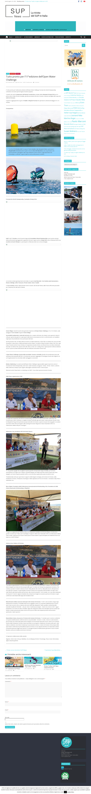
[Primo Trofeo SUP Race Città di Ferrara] (52, 657)
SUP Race (18, 73)
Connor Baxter (67, 102)
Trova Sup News (59, 37)
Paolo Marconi (79, 121)
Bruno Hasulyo (82, 93)
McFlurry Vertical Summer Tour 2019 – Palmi (33, 666)
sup (79, 126)
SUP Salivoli (70, 128)
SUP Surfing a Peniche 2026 (70, 156)
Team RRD (79, 131)
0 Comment (36, 82)
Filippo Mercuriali (68, 108)
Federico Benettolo (72, 105)
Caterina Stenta (76, 95)
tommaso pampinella (70, 133)
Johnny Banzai (81, 113)
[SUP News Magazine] (45, 5)
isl (82, 110)
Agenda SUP (18, 37)
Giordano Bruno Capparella (72, 110)
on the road (69, 121)
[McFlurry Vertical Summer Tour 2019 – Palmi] (33, 657)
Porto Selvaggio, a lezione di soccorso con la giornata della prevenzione (41, 1)
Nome (7, 701)
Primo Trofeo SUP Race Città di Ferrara (51, 666)
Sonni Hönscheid (67, 126)
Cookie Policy (70, 792)
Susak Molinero (70, 131)
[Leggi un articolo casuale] (84, 37)
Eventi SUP (12, 73)
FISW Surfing (80, 108)
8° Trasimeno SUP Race (13, 668)
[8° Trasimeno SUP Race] (14, 657)
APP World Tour (71, 93)
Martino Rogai (69, 118)
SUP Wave (76, 128)
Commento (8, 681)
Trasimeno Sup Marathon (53, 650)
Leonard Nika (76, 115)
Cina (77, 97)
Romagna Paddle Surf (78, 124)
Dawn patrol (73, 102)
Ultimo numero (28, 37)
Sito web (7, 717)
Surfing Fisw (82, 128)
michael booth (78, 118)
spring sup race (74, 126)
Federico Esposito (80, 105)
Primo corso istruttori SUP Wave (16, 650)
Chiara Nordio (73, 97)
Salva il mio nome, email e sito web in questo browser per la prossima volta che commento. (27, 724)
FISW (75, 108)
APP (64, 93)
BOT (77, 93)
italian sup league (70, 112)
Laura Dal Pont (67, 115)
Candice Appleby (67, 95)
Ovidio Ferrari (19, 82)
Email (6, 710)
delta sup (77, 102)
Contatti (68, 37)
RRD (84, 124)
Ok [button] (65, 792)
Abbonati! (37, 37)
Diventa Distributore (47, 37)
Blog (10, 37)
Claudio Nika (80, 100)
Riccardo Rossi (68, 124)
